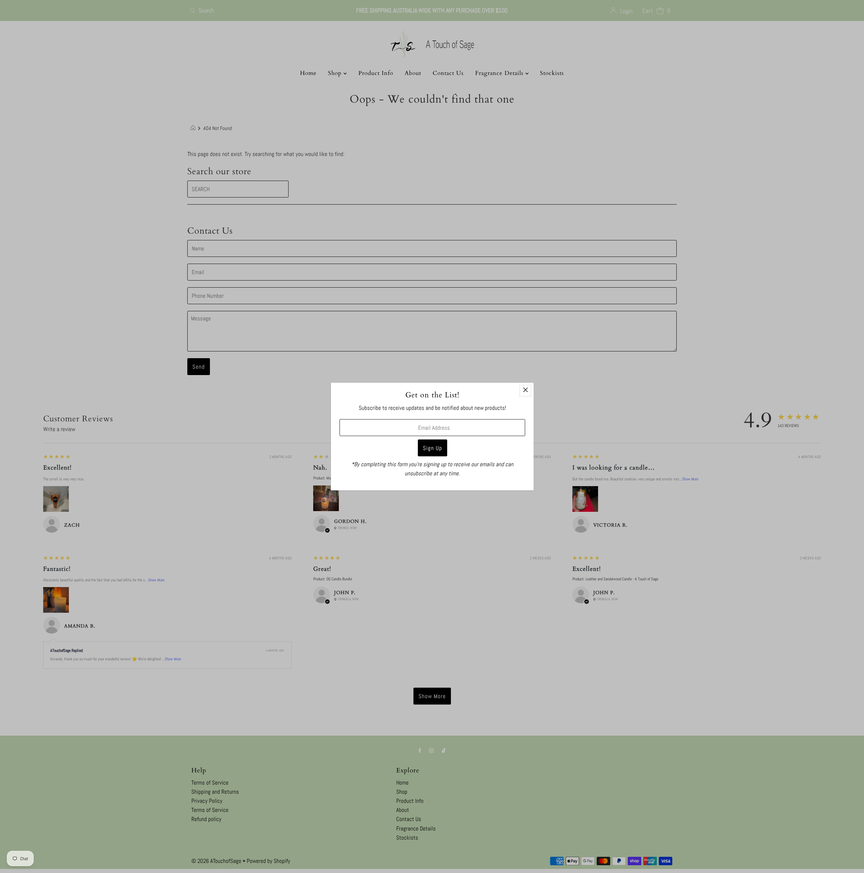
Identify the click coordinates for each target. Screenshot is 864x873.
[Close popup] (525, 391)
